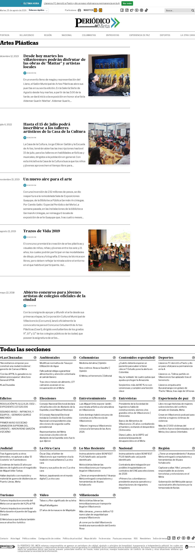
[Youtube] (136, 10)
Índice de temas (160, 538)
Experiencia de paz (139, 35)
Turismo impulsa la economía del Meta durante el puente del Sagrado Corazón (18, 511)
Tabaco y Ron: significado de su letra (58, 500)
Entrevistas (112, 35)
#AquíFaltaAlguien (49, 505)
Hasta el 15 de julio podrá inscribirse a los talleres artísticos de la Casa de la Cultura (54, 128)
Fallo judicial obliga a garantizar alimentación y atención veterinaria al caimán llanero (57, 374)
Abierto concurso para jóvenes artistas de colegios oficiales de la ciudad (54, 296)
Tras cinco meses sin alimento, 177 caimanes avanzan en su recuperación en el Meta (57, 385)
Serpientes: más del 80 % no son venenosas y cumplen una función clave (136, 388)
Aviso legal (15, 538)
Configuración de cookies (49, 538)
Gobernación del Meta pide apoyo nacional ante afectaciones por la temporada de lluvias (175, 484)
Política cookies (29, 538)
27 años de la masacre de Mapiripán (57, 510)
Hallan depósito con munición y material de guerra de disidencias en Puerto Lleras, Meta (18, 478)
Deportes (165, 35)
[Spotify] (141, 10)
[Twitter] (132, 10)
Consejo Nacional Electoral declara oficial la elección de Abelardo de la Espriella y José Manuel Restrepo (57, 406)
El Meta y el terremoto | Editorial (95, 375)
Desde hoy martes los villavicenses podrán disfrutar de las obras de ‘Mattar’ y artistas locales (54, 61)
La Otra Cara (188, 35)
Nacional (67, 35)
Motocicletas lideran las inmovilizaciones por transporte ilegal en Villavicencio (95, 467)
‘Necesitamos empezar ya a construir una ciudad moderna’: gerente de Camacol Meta (15, 366)
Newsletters (145, 538)
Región (48, 35)
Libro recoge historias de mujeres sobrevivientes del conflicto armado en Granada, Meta (175, 406)
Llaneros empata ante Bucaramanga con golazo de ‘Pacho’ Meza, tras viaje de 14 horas (176, 388)
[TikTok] (146, 10)
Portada (4, 35)
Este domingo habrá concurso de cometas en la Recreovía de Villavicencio (96, 417)
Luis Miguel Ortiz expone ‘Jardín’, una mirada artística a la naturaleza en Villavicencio (96, 406)
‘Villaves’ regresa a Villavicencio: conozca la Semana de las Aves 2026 (95, 428)
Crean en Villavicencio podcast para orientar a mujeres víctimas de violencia (176, 417)
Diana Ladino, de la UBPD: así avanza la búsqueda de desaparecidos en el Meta (133, 437)
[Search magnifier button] (193, 10)
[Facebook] (122, 10)
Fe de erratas (104, 538)
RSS (136, 538)
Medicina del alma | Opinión (92, 363)
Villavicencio (27, 35)
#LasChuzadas (7, 385)
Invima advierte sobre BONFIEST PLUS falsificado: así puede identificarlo (96, 456)
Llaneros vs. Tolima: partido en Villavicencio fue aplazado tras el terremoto (174, 377)
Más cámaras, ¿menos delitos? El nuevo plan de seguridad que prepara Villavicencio (96, 514)
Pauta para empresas (122, 538)
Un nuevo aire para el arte (47, 179)
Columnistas (89, 35)
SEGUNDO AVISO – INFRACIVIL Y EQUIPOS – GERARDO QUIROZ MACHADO (17, 414)
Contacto (4, 538)
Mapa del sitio (90, 538)
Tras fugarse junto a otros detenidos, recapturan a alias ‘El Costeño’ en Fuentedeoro (16, 456)
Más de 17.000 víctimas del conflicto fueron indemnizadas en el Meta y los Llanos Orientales (176, 428)
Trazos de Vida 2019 (41, 231)
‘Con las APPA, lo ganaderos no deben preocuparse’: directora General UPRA (16, 377)
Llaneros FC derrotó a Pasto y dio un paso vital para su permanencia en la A (175, 366)
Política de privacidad (72, 538)
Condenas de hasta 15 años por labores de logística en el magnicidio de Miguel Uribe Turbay (18, 467)
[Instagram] (127, 10)
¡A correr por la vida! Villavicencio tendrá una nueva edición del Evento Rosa (97, 525)
